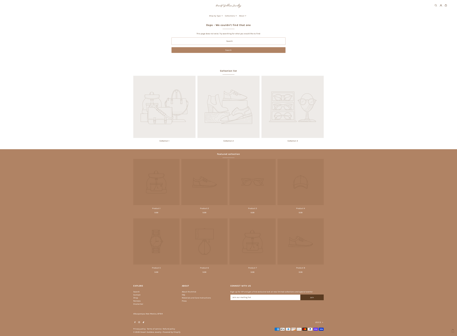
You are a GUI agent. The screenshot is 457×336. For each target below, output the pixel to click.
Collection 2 (228, 141)
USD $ (318, 322)
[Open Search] (436, 5)
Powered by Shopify (171, 332)
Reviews (137, 301)
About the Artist (189, 292)
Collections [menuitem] (230, 16)
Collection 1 (164, 141)
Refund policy (169, 329)
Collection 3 (293, 141)
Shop (135, 298)
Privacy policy (139, 329)
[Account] (441, 5)
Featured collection (228, 154)
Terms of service (154, 329)
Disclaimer (138, 304)
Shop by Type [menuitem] (215, 16)
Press (184, 301)
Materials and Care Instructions (196, 298)
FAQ (183, 295)
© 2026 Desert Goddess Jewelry (147, 332)
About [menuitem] (241, 16)
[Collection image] (164, 107)
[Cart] (446, 5)
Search (136, 292)
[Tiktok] (143, 322)
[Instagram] (139, 322)
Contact (137, 295)
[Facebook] (134, 322)
